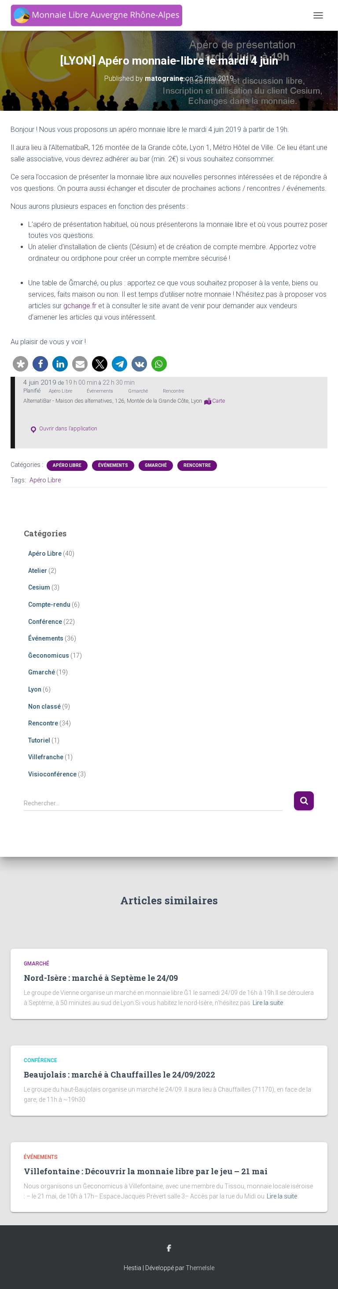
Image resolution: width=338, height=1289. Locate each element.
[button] (20, 363)
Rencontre (197, 465)
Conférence (45, 621)
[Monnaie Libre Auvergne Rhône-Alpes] (100, 15)
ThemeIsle (200, 1267)
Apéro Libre (67, 465)
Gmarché (156, 465)
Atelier (37, 570)
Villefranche (45, 757)
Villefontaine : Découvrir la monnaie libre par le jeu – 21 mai (146, 1171)
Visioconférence (52, 774)
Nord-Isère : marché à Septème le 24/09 (101, 977)
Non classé (44, 706)
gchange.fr (79, 306)
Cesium (39, 587)
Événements (113, 465)
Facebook (169, 1248)
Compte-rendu (49, 604)
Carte (218, 400)
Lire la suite (268, 1002)
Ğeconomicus (48, 655)
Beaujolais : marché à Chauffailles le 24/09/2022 (119, 1074)
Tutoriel (39, 740)
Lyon (34, 689)
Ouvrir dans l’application (67, 428)
